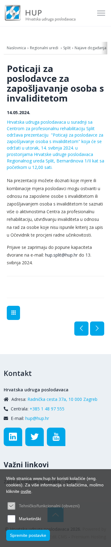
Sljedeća (97, 328)
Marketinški (30, 518)
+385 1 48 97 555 (47, 409)
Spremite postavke (28, 535)
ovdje (26, 491)
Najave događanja (90, 47)
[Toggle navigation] (101, 13)
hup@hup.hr (37, 418)
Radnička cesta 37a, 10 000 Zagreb (62, 399)
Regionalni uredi (44, 47)
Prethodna (81, 328)
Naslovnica (16, 47)
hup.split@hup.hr (61, 255)
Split (67, 47)
